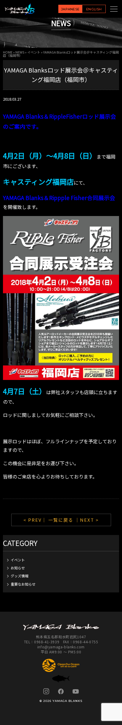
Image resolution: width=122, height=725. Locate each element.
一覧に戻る (60, 520)
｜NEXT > (87, 520)
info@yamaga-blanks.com (61, 646)
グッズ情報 (19, 575)
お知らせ (18, 567)
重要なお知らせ (23, 584)
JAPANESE (70, 9)
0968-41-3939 (46, 641)
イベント (33, 52)
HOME (7, 52)
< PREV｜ (35, 520)
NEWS (19, 52)
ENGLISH (94, 9)
